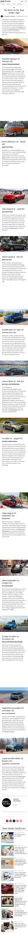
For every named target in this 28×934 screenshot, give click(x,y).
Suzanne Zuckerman (10, 16)
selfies (13, 607)
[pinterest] (1, 52)
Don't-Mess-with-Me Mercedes (10, 384)
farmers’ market (9, 731)
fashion (3, 4)
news (22, 265)
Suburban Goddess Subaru (9, 441)
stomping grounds (13, 29)
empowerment (13, 228)
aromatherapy (13, 410)
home (14, 7)
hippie (4, 157)
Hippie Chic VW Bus (7, 147)
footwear (20, 27)
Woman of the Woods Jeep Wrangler (12, 641)
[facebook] (10, 821)
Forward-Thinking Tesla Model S (11, 64)
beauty (8, 4)
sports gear (22, 776)
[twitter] (14, 821)
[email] (21, 821)
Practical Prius (6, 518)
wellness (19, 4)
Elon (16, 90)
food (14, 4)
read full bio (15, 804)
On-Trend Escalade (7, 585)
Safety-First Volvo (7, 259)
